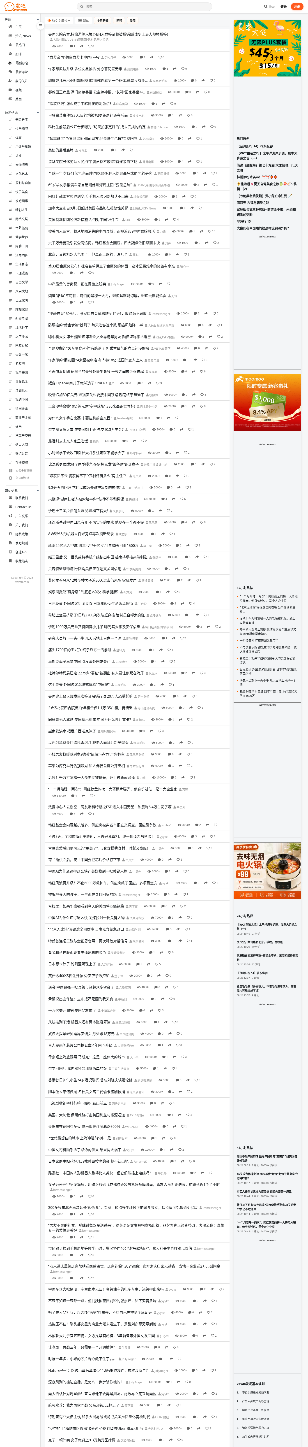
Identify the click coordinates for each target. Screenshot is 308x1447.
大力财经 (106, 964)
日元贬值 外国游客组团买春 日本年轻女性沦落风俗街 (90, 603)
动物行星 (132, 638)
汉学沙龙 (21, 336)
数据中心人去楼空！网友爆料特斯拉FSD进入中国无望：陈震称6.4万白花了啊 (110, 806)
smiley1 (166, 825)
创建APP (21, 552)
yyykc (163, 837)
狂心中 (136, 255)
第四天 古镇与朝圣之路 (253, 202)
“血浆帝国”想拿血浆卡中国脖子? (73, 57)
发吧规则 (21, 543)
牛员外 (180, 807)
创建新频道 (22, 478)
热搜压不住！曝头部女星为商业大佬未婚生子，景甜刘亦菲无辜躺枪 (102, 1324)
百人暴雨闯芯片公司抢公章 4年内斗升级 (80, 1045)
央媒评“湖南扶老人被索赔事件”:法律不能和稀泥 (86, 499)
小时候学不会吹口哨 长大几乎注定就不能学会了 (86, 452)
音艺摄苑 (21, 228)
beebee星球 (124, 418)
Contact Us (23, 507)
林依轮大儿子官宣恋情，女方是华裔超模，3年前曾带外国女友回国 (101, 1335)
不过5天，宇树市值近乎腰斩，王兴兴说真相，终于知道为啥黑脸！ (101, 836)
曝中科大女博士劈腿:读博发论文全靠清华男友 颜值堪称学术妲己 (99, 336)
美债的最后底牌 (61, 150)
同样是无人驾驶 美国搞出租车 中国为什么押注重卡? (89, 719)
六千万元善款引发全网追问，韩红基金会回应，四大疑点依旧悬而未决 (104, 242)
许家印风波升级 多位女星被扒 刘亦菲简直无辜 (85, 68)
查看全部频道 (24, 471)
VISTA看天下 (162, 348)
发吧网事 (21, 201)
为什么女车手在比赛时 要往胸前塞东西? (80, 418)
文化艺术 (21, 174)
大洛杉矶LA (155, 1429)
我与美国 (21, 372)
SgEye (130, 1150)
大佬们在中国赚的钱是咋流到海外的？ (263, 228)
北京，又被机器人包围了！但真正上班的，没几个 (88, 254)
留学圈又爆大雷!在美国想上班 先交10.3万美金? (86, 429)
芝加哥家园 (127, 1440)
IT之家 (122, 534)
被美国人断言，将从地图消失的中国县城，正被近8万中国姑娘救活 (101, 231)
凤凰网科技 (136, 918)
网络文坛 (21, 219)
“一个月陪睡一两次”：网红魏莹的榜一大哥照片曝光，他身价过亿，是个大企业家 (112, 789)
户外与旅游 (23, 146)
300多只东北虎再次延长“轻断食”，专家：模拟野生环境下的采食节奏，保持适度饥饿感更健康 (123, 1207)
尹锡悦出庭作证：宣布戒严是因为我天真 (80, 998)
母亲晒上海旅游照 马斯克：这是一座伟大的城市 (86, 1056)
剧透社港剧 (144, 1080)
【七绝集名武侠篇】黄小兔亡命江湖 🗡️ (264, 196)
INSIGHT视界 (137, 430)
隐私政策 (21, 534)
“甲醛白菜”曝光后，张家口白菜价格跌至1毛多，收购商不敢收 (97, 313)
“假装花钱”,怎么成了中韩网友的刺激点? (79, 103)
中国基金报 (108, 1011)
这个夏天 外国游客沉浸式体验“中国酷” (79, 684)
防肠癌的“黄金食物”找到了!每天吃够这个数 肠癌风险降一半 (95, 325)
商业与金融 (23, 417)
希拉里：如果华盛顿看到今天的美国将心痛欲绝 (86, 906)
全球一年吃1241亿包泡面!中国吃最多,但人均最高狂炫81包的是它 (100, 173)
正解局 (140, 720)
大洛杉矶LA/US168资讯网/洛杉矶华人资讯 (80, 39)
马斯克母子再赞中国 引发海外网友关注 (79, 661)
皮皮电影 (132, 69)
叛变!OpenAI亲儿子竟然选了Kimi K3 (77, 383)
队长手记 (118, 511)
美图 (18, 99)
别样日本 (121, 1138)
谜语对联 (21, 453)
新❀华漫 (21, 318)
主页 (18, 27)
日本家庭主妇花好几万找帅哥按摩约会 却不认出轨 (88, 1161)
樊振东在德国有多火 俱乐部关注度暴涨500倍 (84, 1126)
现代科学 (21, 327)
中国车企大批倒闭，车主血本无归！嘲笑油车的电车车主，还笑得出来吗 (106, 1289)
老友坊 (20, 363)
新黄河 (127, 592)
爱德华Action (159, 127)
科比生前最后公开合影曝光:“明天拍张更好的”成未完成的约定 (97, 126)
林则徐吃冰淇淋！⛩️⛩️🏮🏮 (257, 177)
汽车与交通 (23, 435)
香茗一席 (21, 354)
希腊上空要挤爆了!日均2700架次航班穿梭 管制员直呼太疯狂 (96, 615)
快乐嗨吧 (21, 128)
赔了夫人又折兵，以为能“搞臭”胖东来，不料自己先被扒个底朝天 (100, 1312)
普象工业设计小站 (155, 464)
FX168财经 (136, 1115)
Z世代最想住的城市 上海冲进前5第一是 (79, 1138)
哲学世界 (21, 237)
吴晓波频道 (118, 953)
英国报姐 (155, 92)
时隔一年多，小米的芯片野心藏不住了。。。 (82, 1358)
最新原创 (22, 63)
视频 (18, 90)
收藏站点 (21, 561)
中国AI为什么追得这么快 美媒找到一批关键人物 (86, 917)
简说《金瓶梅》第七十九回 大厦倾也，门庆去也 (267, 167)
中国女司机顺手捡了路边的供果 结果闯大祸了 (84, 1149)
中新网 (122, 999)
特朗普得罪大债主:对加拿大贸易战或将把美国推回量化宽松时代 (99, 1416)
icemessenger (160, 314)
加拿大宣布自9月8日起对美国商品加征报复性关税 (88, 208)
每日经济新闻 (146, 708)
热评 (18, 54)
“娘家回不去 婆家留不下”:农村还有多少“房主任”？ (88, 475)
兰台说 (142, 604)
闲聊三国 (21, 246)
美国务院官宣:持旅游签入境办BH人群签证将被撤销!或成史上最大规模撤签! (108, 34)
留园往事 (21, 408)
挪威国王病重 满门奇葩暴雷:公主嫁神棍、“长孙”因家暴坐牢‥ (96, 92)
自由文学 (21, 282)
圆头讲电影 (118, 1103)
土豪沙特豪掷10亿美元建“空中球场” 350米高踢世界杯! (91, 406)
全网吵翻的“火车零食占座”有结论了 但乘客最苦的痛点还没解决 (98, 348)
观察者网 (138, 941)
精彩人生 (21, 210)
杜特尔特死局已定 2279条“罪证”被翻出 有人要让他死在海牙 (96, 673)
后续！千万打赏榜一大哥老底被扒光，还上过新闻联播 (91, 777)
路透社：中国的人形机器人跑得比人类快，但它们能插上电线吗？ (100, 1173)
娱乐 (18, 426)
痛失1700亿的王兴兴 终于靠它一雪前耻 (79, 649)
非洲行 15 (244, 221)
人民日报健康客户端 (160, 325)
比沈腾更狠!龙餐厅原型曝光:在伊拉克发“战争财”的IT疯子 (93, 464)
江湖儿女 (21, 390)
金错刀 (120, 650)
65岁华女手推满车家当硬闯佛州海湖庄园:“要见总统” (90, 184)
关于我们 (21, 525)
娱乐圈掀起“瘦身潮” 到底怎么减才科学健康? (83, 591)
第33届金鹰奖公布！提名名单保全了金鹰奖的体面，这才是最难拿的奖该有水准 (111, 266)
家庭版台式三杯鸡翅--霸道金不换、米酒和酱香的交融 (266, 211)
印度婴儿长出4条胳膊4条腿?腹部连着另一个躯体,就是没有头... (98, 80)
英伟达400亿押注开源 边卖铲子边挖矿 (78, 975)
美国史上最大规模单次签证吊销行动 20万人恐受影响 (90, 696)
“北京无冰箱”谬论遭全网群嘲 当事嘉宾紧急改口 (86, 929)
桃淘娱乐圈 (140, 197)
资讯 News (23, 36)
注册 (297, 6)
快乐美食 (21, 192)
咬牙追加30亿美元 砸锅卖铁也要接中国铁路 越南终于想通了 (96, 394)
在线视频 (21, 462)
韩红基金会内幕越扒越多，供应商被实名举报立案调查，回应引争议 (102, 824)
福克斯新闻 (159, 81)
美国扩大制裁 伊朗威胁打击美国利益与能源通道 (86, 1115)
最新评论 (21, 72)
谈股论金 (21, 381)
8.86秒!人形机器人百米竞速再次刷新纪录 (81, 533)
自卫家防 (21, 300)
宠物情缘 (21, 165)
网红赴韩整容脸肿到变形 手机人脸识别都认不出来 (88, 196)
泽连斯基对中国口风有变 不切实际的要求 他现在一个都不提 (96, 522)
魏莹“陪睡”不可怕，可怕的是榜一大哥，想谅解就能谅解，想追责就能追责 (107, 295)
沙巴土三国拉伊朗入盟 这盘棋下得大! (78, 510)
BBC (128, 220)
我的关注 (21, 81)
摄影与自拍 (23, 183)
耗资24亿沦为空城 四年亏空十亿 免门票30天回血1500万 (93, 545)
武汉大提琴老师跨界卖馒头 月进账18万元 (81, 1033)
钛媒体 (153, 395)
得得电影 (148, 162)
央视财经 (121, 662)
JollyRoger (117, 284)
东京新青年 (137, 1092)
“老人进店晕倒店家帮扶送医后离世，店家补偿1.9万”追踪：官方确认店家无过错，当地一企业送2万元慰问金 (134, 1266)
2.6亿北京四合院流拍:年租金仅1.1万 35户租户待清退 (90, 707)
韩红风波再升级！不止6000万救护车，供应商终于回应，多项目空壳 (102, 882)
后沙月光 (110, 58)
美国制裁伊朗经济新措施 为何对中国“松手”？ (84, 219)
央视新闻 (148, 139)
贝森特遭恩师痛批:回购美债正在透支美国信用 (84, 568)
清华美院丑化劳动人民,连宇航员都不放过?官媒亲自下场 (92, 161)
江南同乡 (21, 255)
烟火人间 (21, 444)
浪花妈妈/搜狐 (165, 337)
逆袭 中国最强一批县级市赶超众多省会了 (81, 987)
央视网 (133, 499)
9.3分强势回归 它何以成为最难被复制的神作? (84, 487)
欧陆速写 (155, 615)
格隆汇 (82, 150)
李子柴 (147, 546)
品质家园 (124, 987)
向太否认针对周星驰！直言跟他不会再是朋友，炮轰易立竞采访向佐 (102, 1393)
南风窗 (136, 476)
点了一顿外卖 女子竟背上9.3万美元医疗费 (81, 1440)
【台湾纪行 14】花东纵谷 (255, 146)
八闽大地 (21, 291)
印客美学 (121, 104)
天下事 (133, 906)
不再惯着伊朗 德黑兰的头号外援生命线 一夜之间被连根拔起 (96, 371)
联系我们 (21, 498)
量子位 (118, 976)
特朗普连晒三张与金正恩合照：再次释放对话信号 (88, 940)
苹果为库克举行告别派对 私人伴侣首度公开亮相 (86, 765)
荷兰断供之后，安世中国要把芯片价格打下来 (84, 859)
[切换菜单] (41, 26)
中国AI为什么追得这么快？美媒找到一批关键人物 (87, 871)
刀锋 (162, 232)
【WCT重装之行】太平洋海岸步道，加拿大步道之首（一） (267, 155)
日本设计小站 (148, 406)
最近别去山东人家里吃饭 (68, 441)
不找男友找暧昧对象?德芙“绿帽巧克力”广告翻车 (86, 754)
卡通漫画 (21, 273)
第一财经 (143, 696)
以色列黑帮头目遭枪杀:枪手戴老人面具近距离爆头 (88, 742)
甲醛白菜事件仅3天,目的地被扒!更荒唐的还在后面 (88, 115)
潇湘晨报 (147, 580)
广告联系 (21, 516)
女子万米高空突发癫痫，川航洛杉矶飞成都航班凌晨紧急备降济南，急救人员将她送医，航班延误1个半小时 (134, 1184)
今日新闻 (102, 21)
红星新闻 (139, 743)
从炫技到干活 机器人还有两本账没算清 (79, 1022)
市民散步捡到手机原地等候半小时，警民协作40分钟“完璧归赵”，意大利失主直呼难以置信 (120, 1248)
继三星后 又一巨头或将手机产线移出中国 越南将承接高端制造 (97, 557)
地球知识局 (108, 731)
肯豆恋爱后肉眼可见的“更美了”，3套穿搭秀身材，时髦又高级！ (99, 848)
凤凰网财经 (136, 755)
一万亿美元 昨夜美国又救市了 (72, 1010)
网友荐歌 (21, 345)
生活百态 (21, 264)
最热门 (20, 45)
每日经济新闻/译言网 (159, 627)
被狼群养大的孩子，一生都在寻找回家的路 (82, 894)
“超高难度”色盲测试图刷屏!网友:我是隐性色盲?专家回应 (92, 138)
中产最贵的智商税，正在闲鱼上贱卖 (77, 283)
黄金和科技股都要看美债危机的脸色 (77, 952)
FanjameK (140, 1161)
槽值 (95, 441)
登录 (283, 6)
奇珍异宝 (21, 119)
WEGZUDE (131, 1127)
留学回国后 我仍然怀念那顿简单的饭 (77, 1068)
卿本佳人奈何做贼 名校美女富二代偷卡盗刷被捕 (86, 1091)
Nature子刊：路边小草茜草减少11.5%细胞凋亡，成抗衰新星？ (98, 1370)
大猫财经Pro (125, 1045)
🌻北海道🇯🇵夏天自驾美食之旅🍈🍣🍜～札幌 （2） (267, 186)
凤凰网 (153, 372)
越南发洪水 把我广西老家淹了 (72, 731)
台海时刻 (134, 929)
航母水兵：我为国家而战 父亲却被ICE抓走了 (84, 1405)
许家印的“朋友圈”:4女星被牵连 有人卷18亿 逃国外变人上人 (95, 360)
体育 (18, 137)
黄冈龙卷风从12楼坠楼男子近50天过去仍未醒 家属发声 (92, 580)
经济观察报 (122, 1022)
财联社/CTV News (144, 208)
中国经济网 (126, 1034)
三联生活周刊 (134, 488)
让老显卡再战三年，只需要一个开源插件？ (82, 1347)
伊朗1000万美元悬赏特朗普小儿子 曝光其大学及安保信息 (94, 626)
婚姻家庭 (21, 309)
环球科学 (135, 453)
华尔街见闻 (133, 569)
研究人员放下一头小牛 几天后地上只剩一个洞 (84, 638)
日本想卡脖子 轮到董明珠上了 (72, 964)
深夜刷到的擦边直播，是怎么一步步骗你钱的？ (86, 1382)
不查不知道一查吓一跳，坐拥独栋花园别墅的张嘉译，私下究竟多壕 (102, 1300)
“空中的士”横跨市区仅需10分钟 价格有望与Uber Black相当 (95, 1428)
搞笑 (18, 155)
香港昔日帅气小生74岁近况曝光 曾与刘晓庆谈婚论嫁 (90, 1080)
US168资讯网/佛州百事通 (153, 185)
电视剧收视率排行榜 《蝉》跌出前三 (77, 1103)
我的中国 (21, 399)
